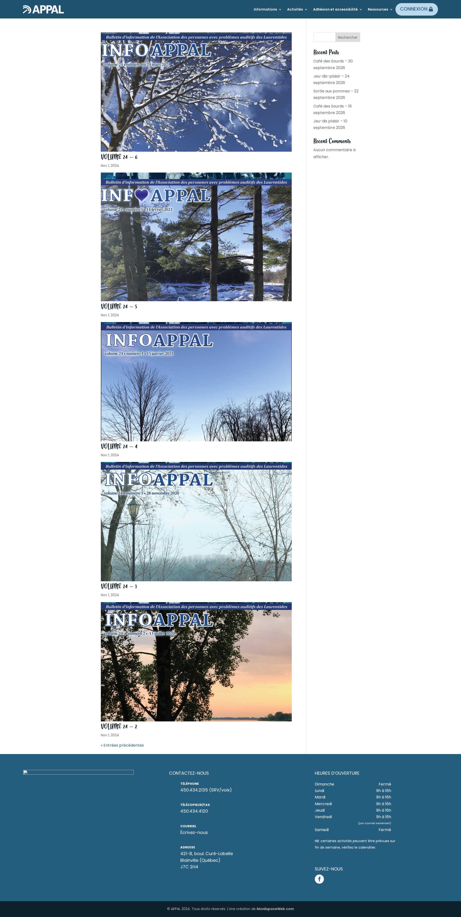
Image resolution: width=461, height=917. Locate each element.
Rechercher (348, 37)
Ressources (378, 9)
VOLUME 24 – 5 (119, 306)
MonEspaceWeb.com (275, 908)
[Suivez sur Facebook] (319, 879)
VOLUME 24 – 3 (119, 586)
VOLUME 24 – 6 (119, 156)
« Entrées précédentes (122, 745)
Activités (295, 9)
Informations (265, 9)
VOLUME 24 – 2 (119, 726)
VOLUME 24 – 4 (119, 446)
